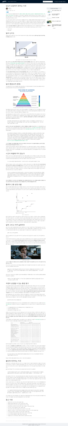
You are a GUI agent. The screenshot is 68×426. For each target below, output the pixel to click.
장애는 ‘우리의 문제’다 (37, 127)
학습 (12, 10)
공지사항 (60, 1)
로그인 (64, 1)
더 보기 (54, 28)
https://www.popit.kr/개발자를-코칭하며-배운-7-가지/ (17, 140)
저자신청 (56, 1)
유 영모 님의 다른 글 (54, 8)
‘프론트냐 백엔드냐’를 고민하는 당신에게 (26, 13)
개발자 (11, 10)
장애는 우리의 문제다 (9, 15)
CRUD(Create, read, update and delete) (17, 63)
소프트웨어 (7, 10)
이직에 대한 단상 (38, 319)
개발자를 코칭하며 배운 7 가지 (39, 13)
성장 (14, 10)
